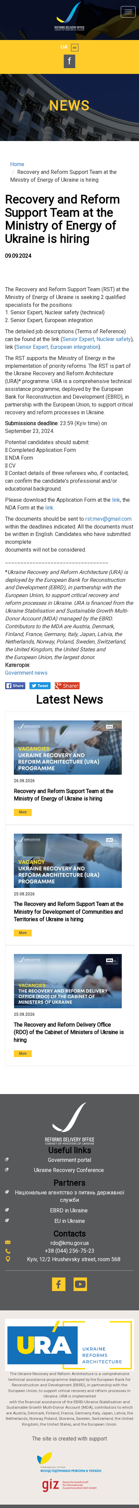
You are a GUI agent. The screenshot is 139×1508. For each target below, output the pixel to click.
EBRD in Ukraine (69, 1210)
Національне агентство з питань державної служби (69, 1196)
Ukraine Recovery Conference (69, 1170)
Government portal (69, 1160)
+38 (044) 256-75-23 (69, 1251)
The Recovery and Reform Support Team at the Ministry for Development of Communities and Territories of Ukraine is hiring (68, 912)
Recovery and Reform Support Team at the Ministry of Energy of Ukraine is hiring (63, 795)
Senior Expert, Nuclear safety (96, 339)
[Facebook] (58, 1284)
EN (75, 47)
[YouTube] (80, 1284)
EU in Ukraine (69, 1221)
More (23, 812)
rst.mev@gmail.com (108, 519)
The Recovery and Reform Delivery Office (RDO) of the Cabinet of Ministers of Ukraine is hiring (69, 1032)
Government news (26, 673)
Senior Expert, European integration (57, 347)
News (69, 106)
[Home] (69, 16)
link (115, 500)
